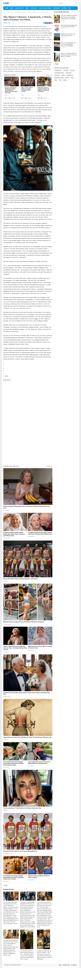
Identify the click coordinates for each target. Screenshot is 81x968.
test (56, 80)
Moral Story (19, 8)
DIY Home (66, 70)
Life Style (57, 75)
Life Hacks (34, 8)
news (63, 75)
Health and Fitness (45, 8)
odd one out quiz (59, 77)
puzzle (67, 77)
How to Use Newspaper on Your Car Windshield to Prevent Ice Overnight (68, 44)
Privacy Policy (66, 964)
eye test (72, 70)
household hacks (59, 72)
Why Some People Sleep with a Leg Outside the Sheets (69, 26)
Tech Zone (14, 23)
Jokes (27, 8)
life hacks (68, 72)
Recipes (64, 8)
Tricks (65, 80)
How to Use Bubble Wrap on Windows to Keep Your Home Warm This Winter (69, 55)
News (12, 8)
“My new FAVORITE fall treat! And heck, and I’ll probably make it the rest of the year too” (69, 17)
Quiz (69, 8)
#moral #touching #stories (62, 67)
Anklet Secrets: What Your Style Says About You (68, 34)
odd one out (70, 75)
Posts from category (61, 12)
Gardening (56, 8)
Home (6, 8)
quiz (72, 77)
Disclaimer (73, 964)
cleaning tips (58, 70)
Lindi (6, 3)
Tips (60, 80)
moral (5, 885)
